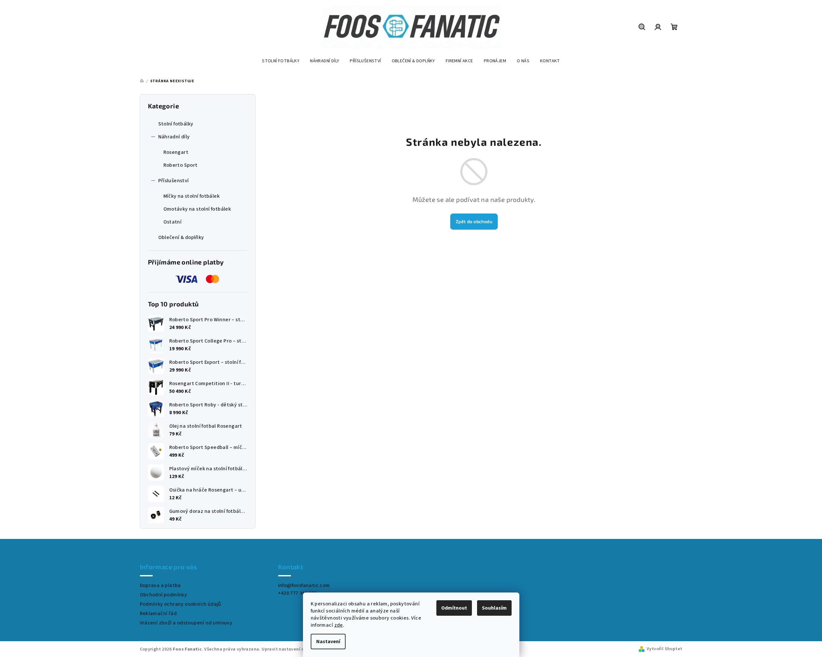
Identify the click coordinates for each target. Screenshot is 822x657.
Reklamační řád (158, 613)
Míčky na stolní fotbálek (191, 196)
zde (338, 625)
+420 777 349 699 (297, 593)
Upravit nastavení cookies (290, 649)
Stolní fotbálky (175, 123)
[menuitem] (281, 61)
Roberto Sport (180, 165)
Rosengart (176, 152)
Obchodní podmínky (163, 594)
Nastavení (328, 641)
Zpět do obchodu (474, 221)
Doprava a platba (160, 585)
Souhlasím (494, 608)
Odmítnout (454, 608)
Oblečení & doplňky (181, 237)
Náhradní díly (174, 136)
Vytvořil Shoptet (664, 649)
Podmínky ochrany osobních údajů (180, 604)
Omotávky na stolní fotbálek (197, 209)
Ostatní (172, 221)
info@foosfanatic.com (304, 585)
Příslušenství (173, 180)
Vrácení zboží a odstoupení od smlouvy (186, 622)
